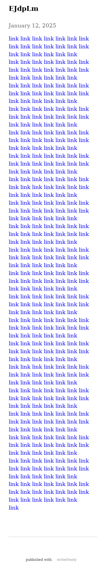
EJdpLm (23, 8)
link (14, 38)
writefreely (66, 560)
